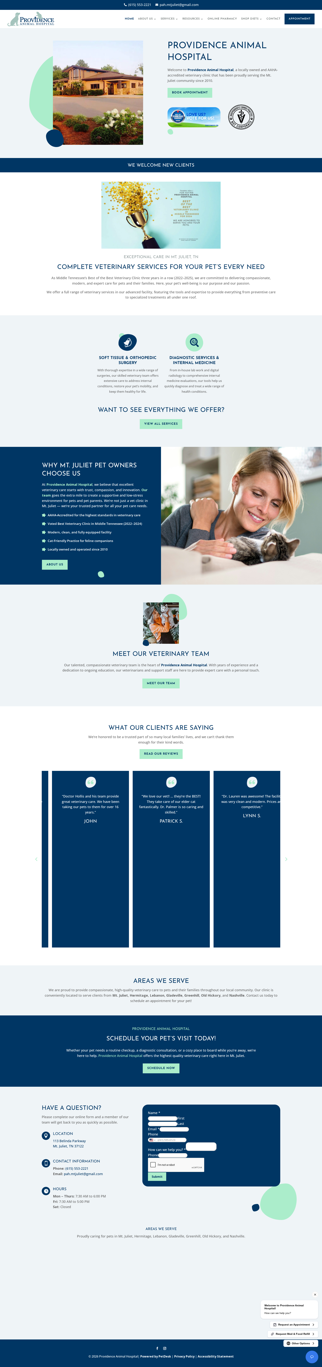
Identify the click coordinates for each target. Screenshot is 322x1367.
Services (168, 18)
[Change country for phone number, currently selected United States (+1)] (152, 1140)
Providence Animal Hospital (210, 70)
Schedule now (161, 1068)
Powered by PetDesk (155, 1356)
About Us (145, 18)
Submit (157, 1177)
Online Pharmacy (222, 18)
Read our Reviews (161, 753)
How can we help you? (167, 1149)
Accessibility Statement (216, 1356)
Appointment (299, 18)
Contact (273, 18)
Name (154, 1113)
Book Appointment (190, 92)
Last (180, 1123)
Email (154, 1129)
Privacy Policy (184, 1356)
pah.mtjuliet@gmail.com (83, 1174)
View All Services (161, 423)
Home (129, 18)
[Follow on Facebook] (157, 1348)
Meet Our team (161, 683)
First (180, 1118)
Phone (153, 1134)
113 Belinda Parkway (69, 1141)
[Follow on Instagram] (165, 1348)
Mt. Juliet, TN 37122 (68, 1146)
